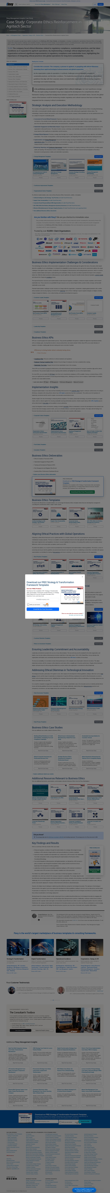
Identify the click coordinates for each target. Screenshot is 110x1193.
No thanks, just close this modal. (76, 615)
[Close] (82, 577)
